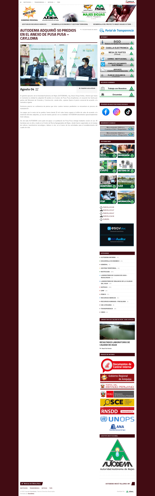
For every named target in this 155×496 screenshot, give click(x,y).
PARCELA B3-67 (108, 213)
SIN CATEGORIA (106, 305)
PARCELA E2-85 (108, 207)
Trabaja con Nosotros (117, 88)
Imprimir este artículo (88, 88)
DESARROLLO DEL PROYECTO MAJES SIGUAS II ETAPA (112, 24)
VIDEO (103, 312)
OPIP (102, 291)
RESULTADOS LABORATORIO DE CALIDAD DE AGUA (115, 343)
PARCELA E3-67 (108, 210)
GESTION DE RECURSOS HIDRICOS (34, 24)
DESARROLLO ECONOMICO (110, 261)
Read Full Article (107, 348)
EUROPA (106, 219)
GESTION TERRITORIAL (108, 268)
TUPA (58, 2)
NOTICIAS (104, 287)
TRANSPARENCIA (107, 308)
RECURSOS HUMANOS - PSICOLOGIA (113, 301)
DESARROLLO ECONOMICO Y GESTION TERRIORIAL (70, 24)
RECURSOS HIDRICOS (108, 298)
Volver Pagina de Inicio (89, 29)
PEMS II (103, 294)
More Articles (129, 319)
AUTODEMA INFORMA (108, 257)
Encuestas (117, 95)
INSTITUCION (105, 272)
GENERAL (104, 264)
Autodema (31, 493)
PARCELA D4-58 (108, 216)
